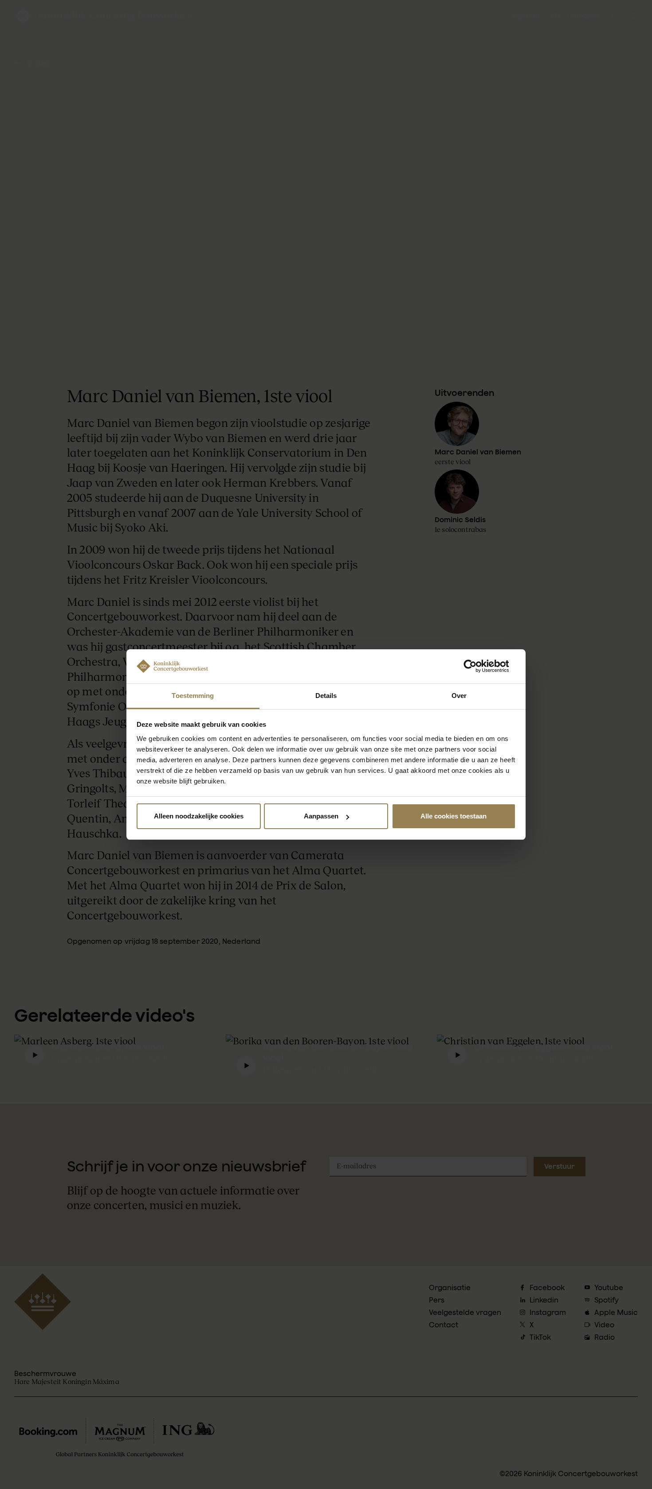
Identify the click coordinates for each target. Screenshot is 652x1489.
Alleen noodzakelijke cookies (199, 816)
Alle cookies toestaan (453, 816)
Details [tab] (326, 695)
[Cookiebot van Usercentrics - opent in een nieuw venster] (477, 666)
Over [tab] (459, 695)
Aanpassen (321, 816)
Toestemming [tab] (193, 695)
